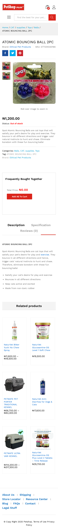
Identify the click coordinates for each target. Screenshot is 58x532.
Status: (6, 123)
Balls (16, 151)
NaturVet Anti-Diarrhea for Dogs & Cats (42, 402)
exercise (45, 254)
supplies (29, 151)
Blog (5, 503)
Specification (41, 225)
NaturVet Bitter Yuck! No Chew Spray (11, 347)
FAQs (16, 503)
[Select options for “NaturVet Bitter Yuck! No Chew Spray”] (14, 339)
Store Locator (11, 499)
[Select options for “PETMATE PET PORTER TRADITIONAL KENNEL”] (14, 394)
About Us (8, 494)
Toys (37, 151)
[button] (42, 394)
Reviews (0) (29, 230)
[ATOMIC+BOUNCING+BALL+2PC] (13, 53)
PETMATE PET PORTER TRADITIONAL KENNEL (11, 403)
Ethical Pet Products (20, 47)
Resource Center (37, 499)
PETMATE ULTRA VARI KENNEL (12, 454)
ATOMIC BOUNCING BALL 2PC (22, 154)
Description (16, 225)
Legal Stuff (9, 507)
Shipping (25, 494)
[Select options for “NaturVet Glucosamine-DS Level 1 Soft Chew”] (42, 339)
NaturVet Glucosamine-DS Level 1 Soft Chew (41, 347)
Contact (30, 503)
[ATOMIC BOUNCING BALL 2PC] (5, 53)
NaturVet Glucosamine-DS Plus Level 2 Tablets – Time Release (42, 456)
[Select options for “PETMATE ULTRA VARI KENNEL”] (14, 448)
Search (52, 17)
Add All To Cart (19, 196)
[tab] (16, 226)
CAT (22, 151)
